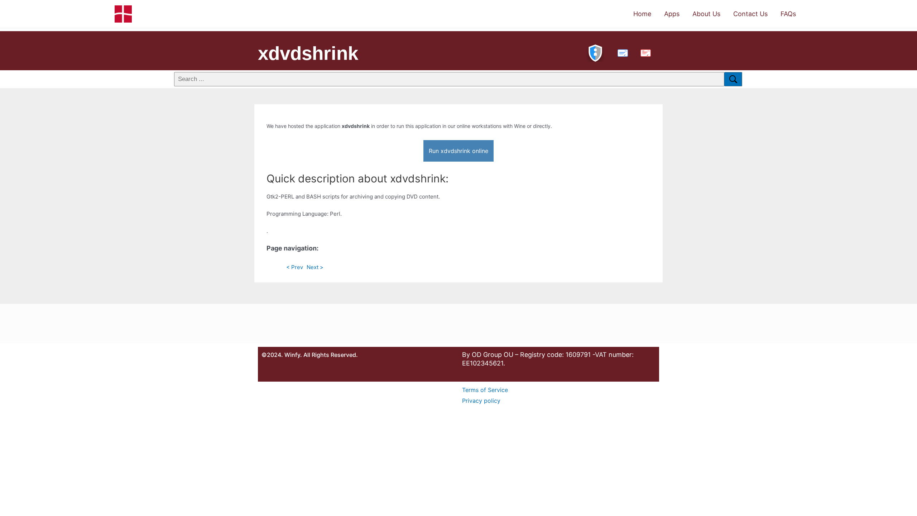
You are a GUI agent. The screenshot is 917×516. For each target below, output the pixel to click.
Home (642, 14)
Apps (672, 14)
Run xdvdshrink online (458, 150)
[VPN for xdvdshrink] (595, 52)
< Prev (294, 267)
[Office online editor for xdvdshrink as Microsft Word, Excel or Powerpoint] (621, 52)
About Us (706, 14)
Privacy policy (481, 400)
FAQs (788, 14)
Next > (315, 267)
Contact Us (750, 14)
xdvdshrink (308, 53)
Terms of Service (485, 389)
